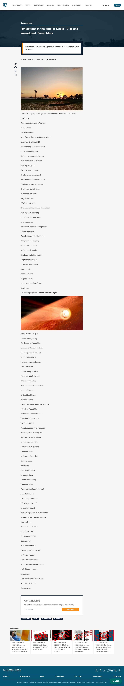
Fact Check (17, 5)
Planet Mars (58, 619)
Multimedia (76, 5)
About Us (88, 5)
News (27, 5)
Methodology (97, 676)
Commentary (38, 5)
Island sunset (46, 619)
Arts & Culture (63, 5)
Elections (50, 5)
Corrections (117, 676)
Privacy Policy (25, 676)
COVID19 (35, 619)
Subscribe (117, 5)
